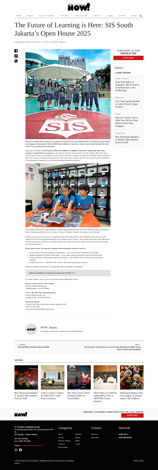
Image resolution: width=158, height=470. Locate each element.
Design (117, 78)
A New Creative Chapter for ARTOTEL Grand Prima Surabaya (52, 396)
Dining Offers (120, 133)
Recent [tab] (119, 68)
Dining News (119, 97)
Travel (134, 16)
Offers (121, 16)
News (18, 16)
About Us (94, 434)
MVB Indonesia (125, 437)
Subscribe (95, 437)
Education (19, 42)
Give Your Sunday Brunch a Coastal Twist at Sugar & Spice (127, 104)
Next (138, 345)
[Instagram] (15, 450)
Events (30, 16)
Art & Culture (80, 16)
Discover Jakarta (47, 16)
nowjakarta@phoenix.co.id (32, 445)
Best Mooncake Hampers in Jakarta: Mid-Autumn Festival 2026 (127, 139)
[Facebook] (20, 450)
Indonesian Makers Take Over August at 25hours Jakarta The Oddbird (131, 396)
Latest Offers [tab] (123, 73)
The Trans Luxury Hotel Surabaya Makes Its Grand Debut (78, 396)
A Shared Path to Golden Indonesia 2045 (33, 347)
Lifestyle (97, 16)
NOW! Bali (123, 434)
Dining (110, 16)
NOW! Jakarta (58, 42)
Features (64, 16)
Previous (21, 345)
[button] (141, 16)
